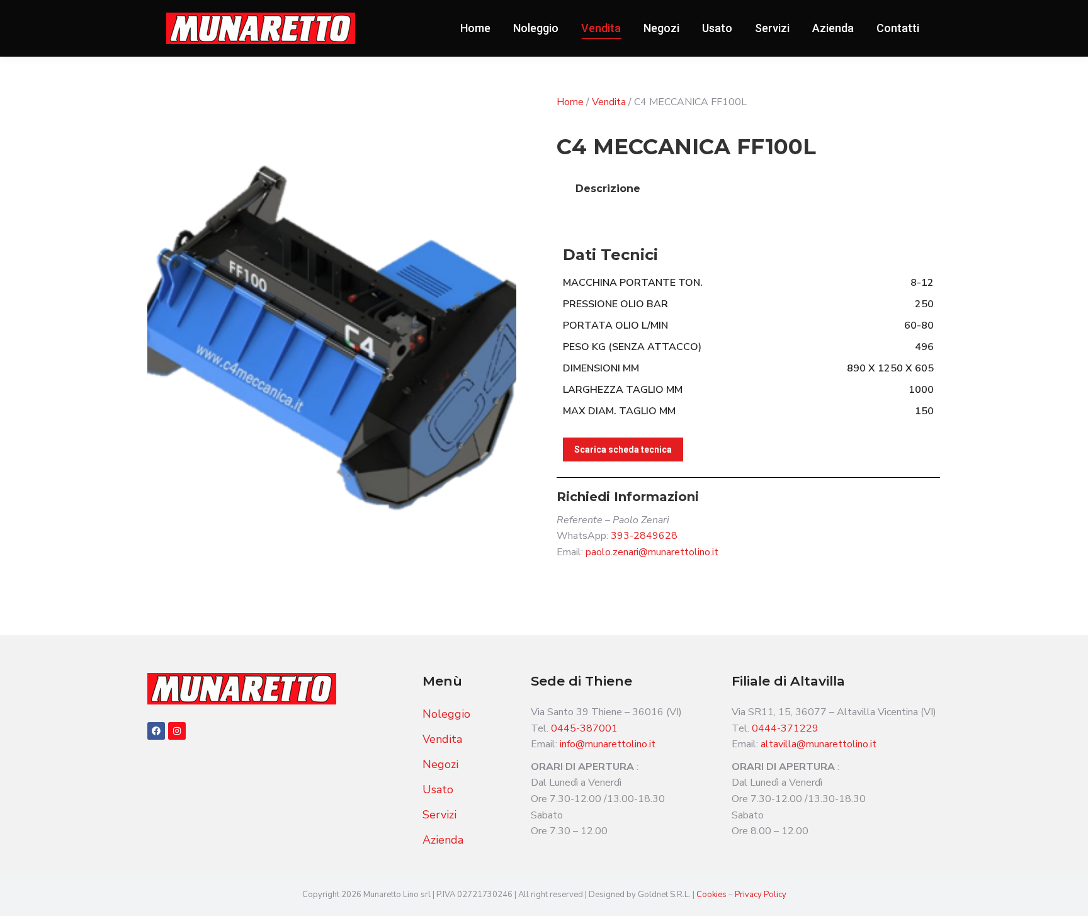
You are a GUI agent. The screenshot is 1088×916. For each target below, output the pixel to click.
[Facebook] (156, 731)
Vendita (609, 102)
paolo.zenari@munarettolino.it (652, 552)
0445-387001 (584, 728)
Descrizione (607, 189)
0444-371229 (785, 728)
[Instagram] (177, 731)
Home (570, 102)
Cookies (712, 894)
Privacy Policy (760, 894)
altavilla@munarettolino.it (818, 744)
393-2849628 (644, 536)
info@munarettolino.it (607, 744)
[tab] (608, 189)
